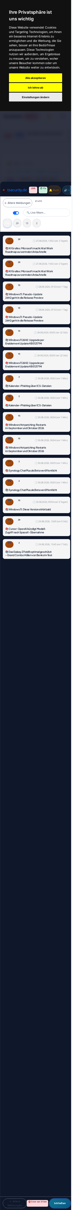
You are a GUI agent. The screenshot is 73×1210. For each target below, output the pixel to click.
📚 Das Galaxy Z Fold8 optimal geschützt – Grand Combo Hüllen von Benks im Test (28, 553)
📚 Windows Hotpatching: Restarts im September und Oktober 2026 (25, 426)
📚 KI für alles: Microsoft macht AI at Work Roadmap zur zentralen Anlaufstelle (29, 249)
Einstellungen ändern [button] (35, 97)
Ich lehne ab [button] (35, 87)
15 (27, 223)
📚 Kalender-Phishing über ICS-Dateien (28, 385)
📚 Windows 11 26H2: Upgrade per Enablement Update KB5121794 (24, 341)
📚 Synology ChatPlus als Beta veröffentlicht (31, 470)
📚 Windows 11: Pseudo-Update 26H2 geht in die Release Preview (24, 295)
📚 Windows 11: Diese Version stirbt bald (28, 509)
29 (17, 223)
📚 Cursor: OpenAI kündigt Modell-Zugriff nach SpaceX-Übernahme (25, 530)
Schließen (60, 1203)
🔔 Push (54, 190)
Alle (7, 223)
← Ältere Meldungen (17, 203)
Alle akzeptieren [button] (35, 77)
